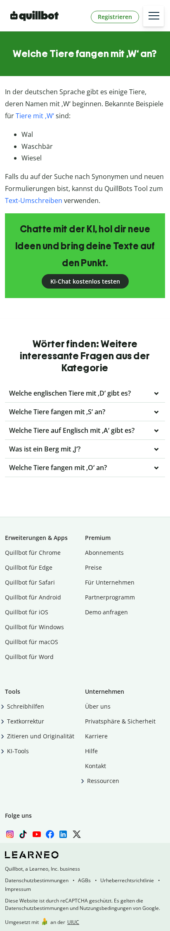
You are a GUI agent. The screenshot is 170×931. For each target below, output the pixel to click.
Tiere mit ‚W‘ (35, 115)
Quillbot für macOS (31, 642)
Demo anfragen (106, 612)
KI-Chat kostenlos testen (85, 281)
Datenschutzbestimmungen (36, 880)
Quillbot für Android (33, 597)
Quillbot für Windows (34, 627)
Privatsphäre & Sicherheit (120, 721)
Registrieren (115, 17)
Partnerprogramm (110, 597)
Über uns (98, 706)
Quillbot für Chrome (33, 552)
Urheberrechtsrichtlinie (127, 880)
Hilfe (91, 751)
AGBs (84, 880)
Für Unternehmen (110, 582)
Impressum (18, 889)
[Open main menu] (153, 16)
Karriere (96, 736)
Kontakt (95, 766)
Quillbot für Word (29, 657)
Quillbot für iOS (26, 612)
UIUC (73, 922)
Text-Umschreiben (33, 200)
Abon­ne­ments (104, 552)
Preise (93, 567)
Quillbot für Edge (28, 567)
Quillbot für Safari (30, 582)
